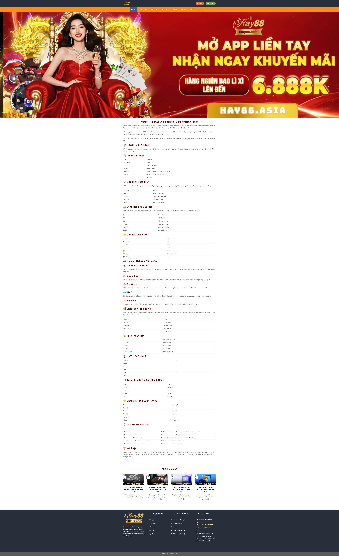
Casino (154, 9)
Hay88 (125, 527)
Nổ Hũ (183, 9)
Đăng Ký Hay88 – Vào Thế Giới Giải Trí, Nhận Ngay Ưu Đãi (181, 489)
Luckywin (143, 9)
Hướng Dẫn (202, 9)
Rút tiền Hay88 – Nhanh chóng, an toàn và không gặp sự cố (205, 489)
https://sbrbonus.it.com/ (205, 525)
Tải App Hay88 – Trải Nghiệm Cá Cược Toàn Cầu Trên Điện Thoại (133, 489)
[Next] (330, 64)
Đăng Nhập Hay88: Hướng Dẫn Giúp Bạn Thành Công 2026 (157, 489)
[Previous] (9, 64)
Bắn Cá (174, 9)
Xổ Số (192, 9)
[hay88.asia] (132, 3)
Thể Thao (164, 9)
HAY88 (133, 9)
